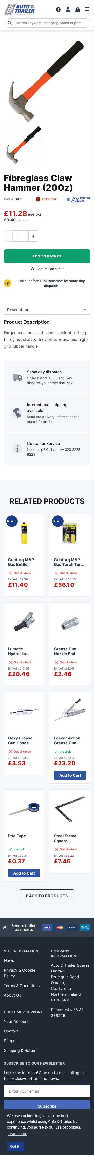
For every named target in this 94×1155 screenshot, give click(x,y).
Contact (11, 1031)
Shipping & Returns (21, 1050)
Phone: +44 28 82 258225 (67, 1012)
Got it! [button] (15, 1146)
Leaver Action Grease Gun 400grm (67, 743)
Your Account (16, 1021)
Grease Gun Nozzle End (65, 651)
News (9, 960)
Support (11, 1040)
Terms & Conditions (22, 985)
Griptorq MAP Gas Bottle (21, 562)
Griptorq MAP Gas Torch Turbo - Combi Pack (70, 564)
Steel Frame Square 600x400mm (67, 840)
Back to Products (47, 895)
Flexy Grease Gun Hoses (20, 740)
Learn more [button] (17, 1134)
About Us (12, 995)
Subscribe (47, 1106)
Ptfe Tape (17, 835)
